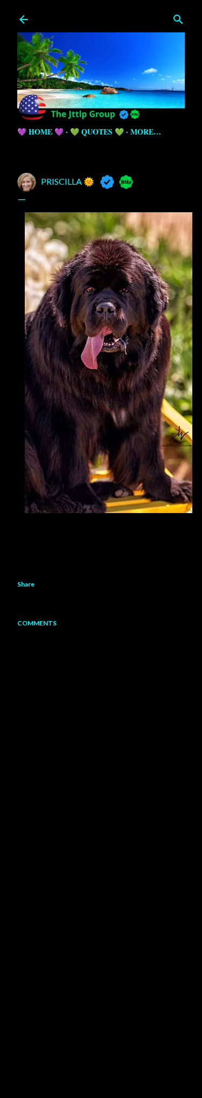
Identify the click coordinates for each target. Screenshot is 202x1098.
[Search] (178, 17)
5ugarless (127, 1067)
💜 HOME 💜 (40, 131)
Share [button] (25, 584)
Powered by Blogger (109, 1046)
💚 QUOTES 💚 (97, 131)
